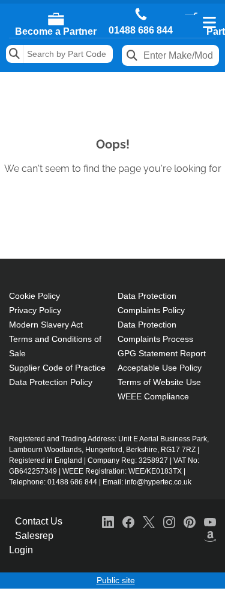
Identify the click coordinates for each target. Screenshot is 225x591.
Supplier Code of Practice (57, 367)
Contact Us (38, 521)
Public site (116, 580)
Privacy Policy (35, 310)
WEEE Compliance (153, 396)
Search (15, 54)
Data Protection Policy (50, 382)
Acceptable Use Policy (160, 367)
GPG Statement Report (162, 353)
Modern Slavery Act (46, 324)
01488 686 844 (141, 30)
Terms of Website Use (159, 382)
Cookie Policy (34, 296)
